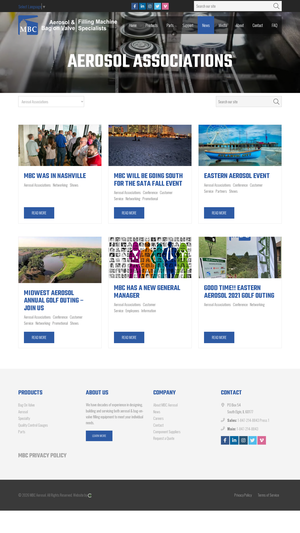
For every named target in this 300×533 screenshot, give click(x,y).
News (156, 411)
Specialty (24, 418)
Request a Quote (163, 438)
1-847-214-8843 (247, 428)
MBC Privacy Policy (42, 455)
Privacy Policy (243, 495)
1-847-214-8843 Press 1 (253, 420)
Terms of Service (268, 495)
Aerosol (23, 411)
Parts (21, 431)
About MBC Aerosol (165, 405)
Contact (158, 425)
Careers (158, 418)
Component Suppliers (167, 431)
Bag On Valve (26, 405)
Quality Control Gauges (33, 425)
